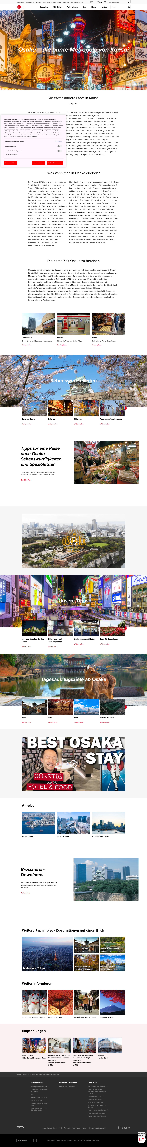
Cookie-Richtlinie (32, 136)
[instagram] (122, 1128)
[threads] (129, 1128)
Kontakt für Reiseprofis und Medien (28, 2)
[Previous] (19, 413)
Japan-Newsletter (77, 2)
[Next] (127, 413)
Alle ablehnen (39, 163)
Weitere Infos (25, 893)
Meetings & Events (49, 2)
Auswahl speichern (10, 163)
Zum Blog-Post (26, 480)
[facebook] (118, 1128)
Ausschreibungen (63, 2)
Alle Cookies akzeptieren (55, 163)
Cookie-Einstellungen (12, 154)
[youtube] (125, 1128)
